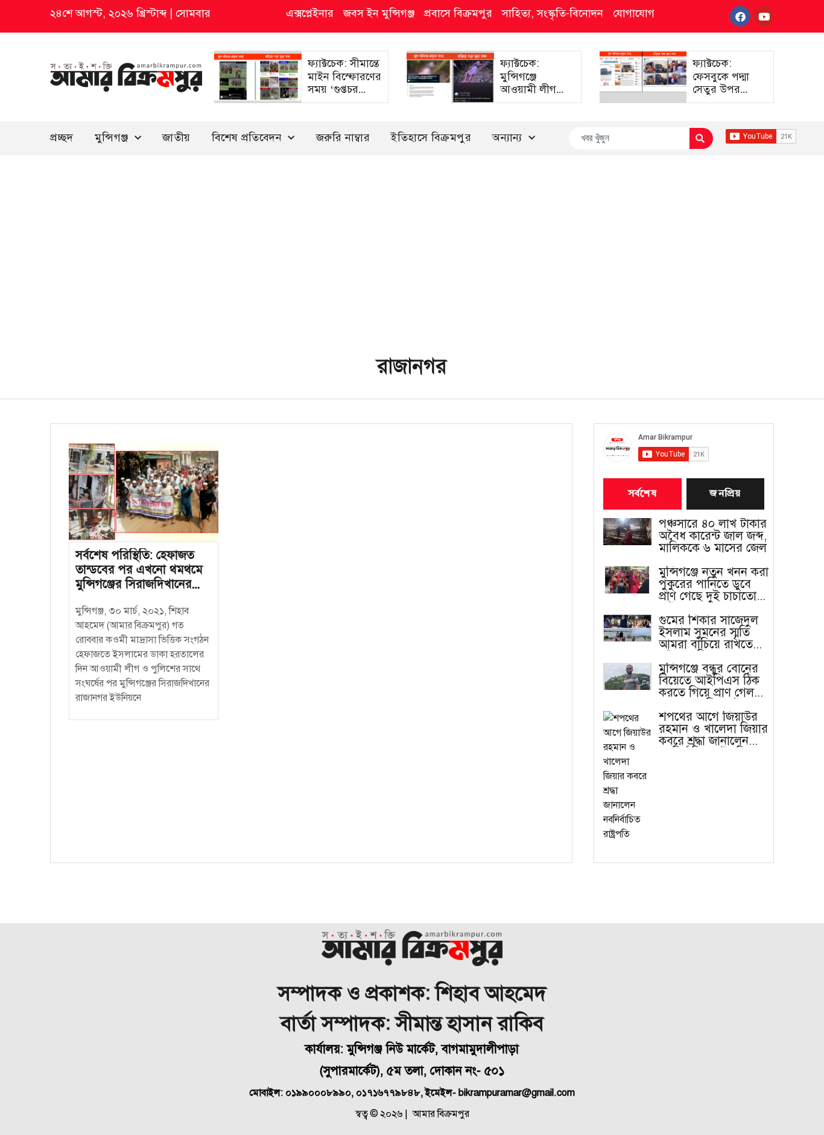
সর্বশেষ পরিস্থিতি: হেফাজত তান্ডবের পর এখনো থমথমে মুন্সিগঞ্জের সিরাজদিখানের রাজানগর (139, 577)
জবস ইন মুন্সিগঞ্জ (378, 13)
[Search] (701, 138)
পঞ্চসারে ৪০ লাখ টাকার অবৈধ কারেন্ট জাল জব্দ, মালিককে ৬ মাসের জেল (713, 536)
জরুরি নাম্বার (343, 137)
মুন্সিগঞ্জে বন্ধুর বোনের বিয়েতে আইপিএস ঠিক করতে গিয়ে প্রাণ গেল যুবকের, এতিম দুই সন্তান (714, 681)
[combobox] (629, 138)
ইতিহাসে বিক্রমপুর (431, 137)
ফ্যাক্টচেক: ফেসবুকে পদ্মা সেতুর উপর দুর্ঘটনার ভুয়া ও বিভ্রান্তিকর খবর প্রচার (724, 96)
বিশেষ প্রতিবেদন (247, 137)
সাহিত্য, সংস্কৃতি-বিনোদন (552, 13)
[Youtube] (763, 16)
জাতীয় (176, 137)
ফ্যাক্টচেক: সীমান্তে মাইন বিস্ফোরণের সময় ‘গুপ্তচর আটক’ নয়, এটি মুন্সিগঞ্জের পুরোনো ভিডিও (344, 96)
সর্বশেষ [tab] (642, 494)
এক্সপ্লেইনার (310, 13)
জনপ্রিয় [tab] (725, 494)
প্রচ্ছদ (62, 137)
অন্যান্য (507, 137)
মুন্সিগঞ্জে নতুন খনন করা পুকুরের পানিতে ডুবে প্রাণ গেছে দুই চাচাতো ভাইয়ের (714, 584)
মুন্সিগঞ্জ (111, 137)
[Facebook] (740, 16)
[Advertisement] (412, 246)
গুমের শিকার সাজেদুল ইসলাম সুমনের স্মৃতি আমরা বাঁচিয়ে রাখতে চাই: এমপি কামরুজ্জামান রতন (714, 633)
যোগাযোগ (633, 13)
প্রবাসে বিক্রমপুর (458, 13)
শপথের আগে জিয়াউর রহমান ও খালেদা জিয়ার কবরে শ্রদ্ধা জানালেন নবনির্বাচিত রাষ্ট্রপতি (713, 729)
